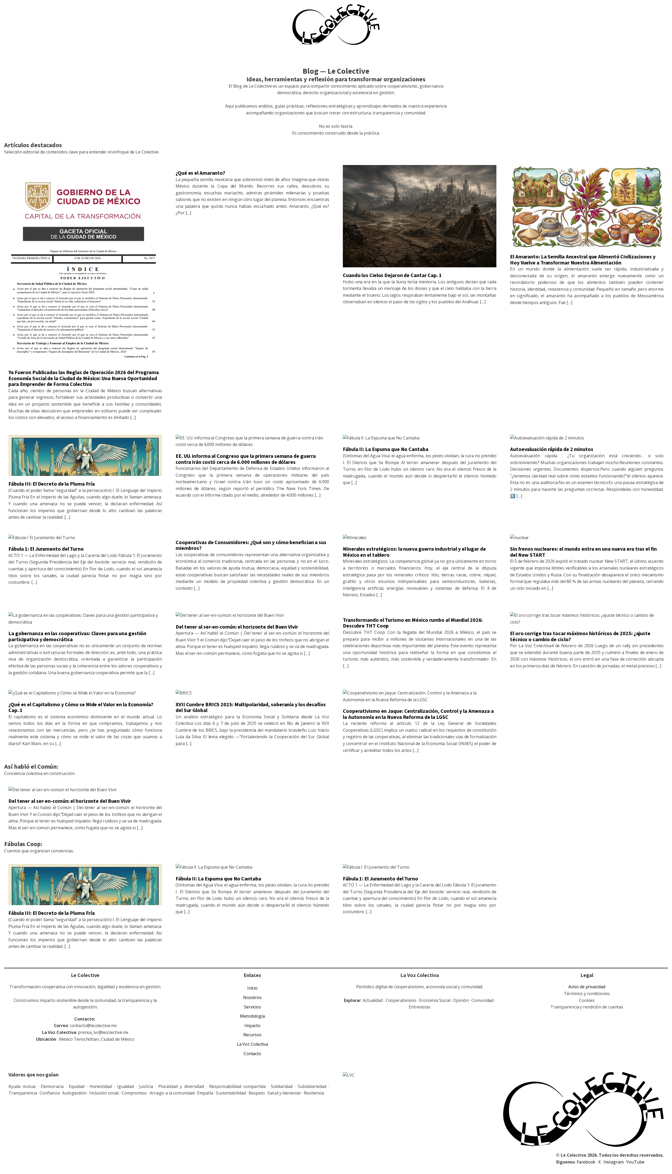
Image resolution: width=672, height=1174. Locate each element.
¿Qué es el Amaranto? (200, 173)
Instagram (614, 1162)
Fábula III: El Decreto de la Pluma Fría (51, 484)
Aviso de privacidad (586, 987)
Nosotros (252, 997)
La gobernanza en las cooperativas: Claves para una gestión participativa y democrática (77, 636)
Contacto (252, 1053)
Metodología (252, 1016)
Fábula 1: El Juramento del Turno (46, 549)
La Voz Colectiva (252, 1044)
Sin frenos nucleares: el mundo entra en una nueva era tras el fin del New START (583, 552)
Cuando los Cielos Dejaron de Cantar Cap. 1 (392, 275)
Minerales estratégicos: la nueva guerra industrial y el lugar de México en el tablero (414, 552)
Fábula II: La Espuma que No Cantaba (385, 449)
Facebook (586, 1162)
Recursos (252, 1035)
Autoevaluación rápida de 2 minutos (551, 449)
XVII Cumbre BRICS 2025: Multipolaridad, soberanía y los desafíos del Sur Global (251, 707)
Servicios (252, 1007)
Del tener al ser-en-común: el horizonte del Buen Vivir (237, 627)
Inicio (252, 988)
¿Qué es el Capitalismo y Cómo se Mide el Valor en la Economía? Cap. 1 (80, 707)
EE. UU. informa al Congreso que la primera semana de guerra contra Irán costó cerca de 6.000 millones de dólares (246, 459)
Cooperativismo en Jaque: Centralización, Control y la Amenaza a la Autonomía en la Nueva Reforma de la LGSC (418, 714)
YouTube (635, 1162)
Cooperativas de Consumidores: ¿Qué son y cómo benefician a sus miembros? (251, 545)
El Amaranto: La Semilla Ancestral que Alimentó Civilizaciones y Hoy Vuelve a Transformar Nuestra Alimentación (582, 260)
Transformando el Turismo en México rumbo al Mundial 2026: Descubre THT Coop (412, 623)
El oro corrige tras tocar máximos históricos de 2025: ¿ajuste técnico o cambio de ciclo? (580, 636)
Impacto (252, 1025)
